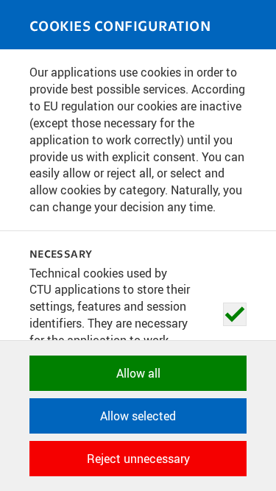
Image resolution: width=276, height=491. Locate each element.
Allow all (138, 373)
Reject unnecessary (138, 459)
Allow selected (138, 416)
